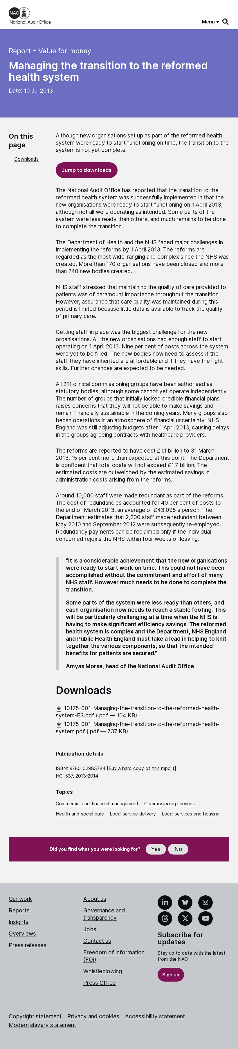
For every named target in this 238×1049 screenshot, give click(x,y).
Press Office (99, 983)
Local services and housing (190, 814)
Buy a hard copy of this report (141, 768)
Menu (208, 22)
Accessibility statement (155, 1016)
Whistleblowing (102, 971)
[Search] (225, 21)
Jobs (89, 929)
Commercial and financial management (97, 804)
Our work (20, 899)
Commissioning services (169, 804)
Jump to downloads (87, 170)
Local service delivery (133, 814)
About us (94, 899)
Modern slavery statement (42, 1025)
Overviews (22, 933)
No (178, 849)
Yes (156, 849)
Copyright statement (35, 1016)
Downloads (26, 159)
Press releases (27, 945)
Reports (19, 910)
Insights (18, 922)
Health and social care (80, 814)
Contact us (97, 941)
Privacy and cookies (93, 1016)
